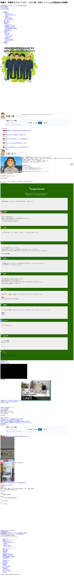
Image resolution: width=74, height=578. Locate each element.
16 (39, 114)
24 (48, 114)
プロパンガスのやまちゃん (10, 14)
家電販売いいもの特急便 (10, 25)
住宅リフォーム (8, 17)
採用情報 (6, 41)
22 (46, 114)
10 (32, 114)
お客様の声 (7, 38)
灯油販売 (7, 16)
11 (33, 114)
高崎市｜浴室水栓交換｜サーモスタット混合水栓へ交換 (15, 147)
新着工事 (7, 34)
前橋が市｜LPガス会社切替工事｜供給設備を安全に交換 (17, 130)
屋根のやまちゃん (8, 13)
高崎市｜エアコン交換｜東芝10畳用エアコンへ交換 (14, 142)
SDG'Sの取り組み (6, 569)
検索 (40, 122)
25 (49, 114)
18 (41, 114)
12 (34, 114)
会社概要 (5, 31)
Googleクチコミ (8, 36)
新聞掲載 (5, 23)
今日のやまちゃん (7, 30)
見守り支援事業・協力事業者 (11, 28)
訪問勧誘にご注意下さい (10, 27)
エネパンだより (8, 24)
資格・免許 (6, 20)
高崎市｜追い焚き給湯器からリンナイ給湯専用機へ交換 (15, 138)
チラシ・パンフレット (8, 19)
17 (40, 114)
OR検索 (35, 122)
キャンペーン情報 (8, 35)
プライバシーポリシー (9, 40)
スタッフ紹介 (8, 33)
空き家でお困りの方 (9, 18)
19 (42, 114)
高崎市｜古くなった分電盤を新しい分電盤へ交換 (14, 134)
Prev (1, 97)
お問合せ (5, 42)
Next (73, 97)
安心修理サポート (8, 29)
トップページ (5, 11)
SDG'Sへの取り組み (9, 39)
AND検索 (30, 122)
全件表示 (45, 122)
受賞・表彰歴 (6, 22)
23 (47, 114)
